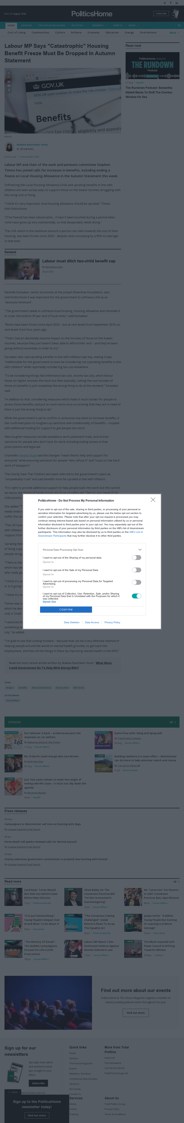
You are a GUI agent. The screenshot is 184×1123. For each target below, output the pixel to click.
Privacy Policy (112, 622)
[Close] (154, 500)
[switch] (136, 557)
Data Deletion (71, 622)
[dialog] (92, 561)
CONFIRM (66, 609)
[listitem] (92, 550)
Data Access (92, 622)
